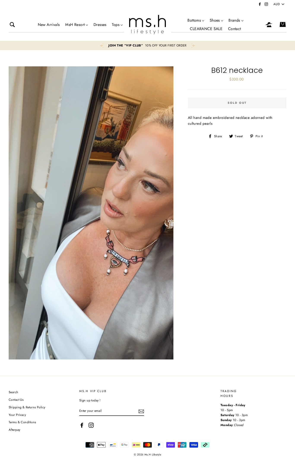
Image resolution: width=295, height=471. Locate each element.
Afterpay (14, 430)
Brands (234, 20)
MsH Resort (75, 24)
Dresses (100, 24)
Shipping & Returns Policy (27, 407)
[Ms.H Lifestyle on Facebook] (81, 425)
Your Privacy (17, 415)
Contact (234, 29)
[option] (147, 45)
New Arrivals (49, 24)
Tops (115, 24)
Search (13, 392)
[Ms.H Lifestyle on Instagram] (91, 425)
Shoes (215, 20)
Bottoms (194, 20)
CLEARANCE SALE (206, 29)
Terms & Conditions (22, 422)
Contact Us (16, 400)
